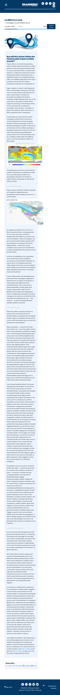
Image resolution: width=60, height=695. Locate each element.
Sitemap (38, 690)
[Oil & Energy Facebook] (43, 3)
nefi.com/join (26, 649)
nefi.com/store (17, 651)
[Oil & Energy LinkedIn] (53, 3)
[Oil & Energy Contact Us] (53, 6)
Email (35, 666)
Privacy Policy (30, 690)
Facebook (18, 666)
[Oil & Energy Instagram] (50, 3)
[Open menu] (6, 5)
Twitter (9, 666)
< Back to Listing (51, 26)
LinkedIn (27, 666)
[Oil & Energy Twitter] (47, 3)
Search (45, 26)
